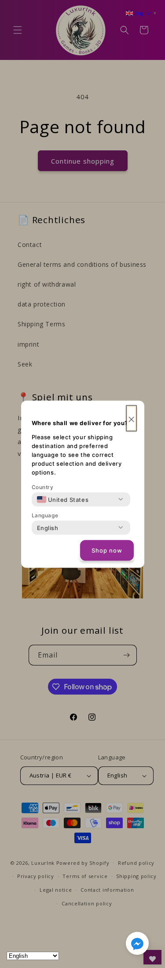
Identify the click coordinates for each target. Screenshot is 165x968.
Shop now (107, 550)
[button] (137, 945)
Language (45, 515)
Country (43, 486)
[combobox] (63, 499)
